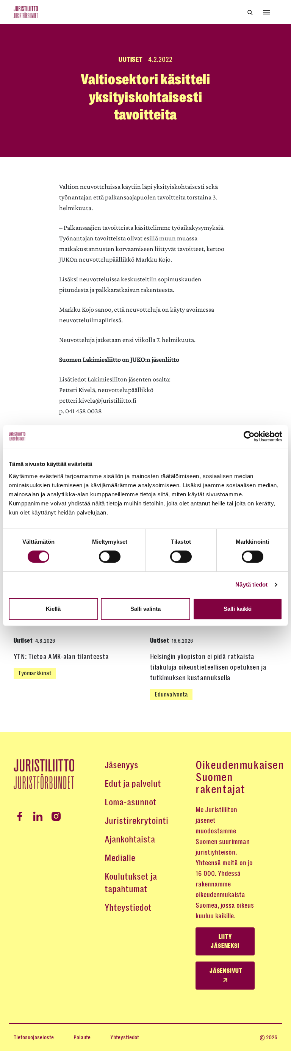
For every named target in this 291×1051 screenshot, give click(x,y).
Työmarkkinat (35, 673)
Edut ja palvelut (133, 783)
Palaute (82, 1037)
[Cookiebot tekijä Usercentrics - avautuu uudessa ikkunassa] (249, 436)
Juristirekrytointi (136, 821)
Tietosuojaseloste (34, 1037)
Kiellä (53, 609)
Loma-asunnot (130, 802)
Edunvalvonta (171, 694)
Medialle (120, 858)
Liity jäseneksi (225, 941)
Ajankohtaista (130, 839)
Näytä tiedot (251, 584)
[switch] (109, 557)
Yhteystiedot (128, 907)
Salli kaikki (238, 609)
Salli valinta (145, 609)
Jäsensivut (226, 971)
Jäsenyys (121, 765)
